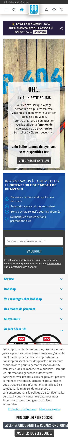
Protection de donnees (22, 409)
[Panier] (61, 9)
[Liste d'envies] (54, 9)
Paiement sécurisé (15, 2)
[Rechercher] (14, 9)
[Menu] (6, 9)
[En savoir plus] (61, 28)
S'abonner (34, 251)
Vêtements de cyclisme (34, 160)
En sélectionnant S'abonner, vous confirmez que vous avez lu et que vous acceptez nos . (32, 263)
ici (52, 132)
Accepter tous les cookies (34, 433)
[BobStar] (22, 9)
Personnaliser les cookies (34, 417)
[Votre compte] (46, 9)
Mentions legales (49, 409)
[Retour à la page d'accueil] (34, 9)
